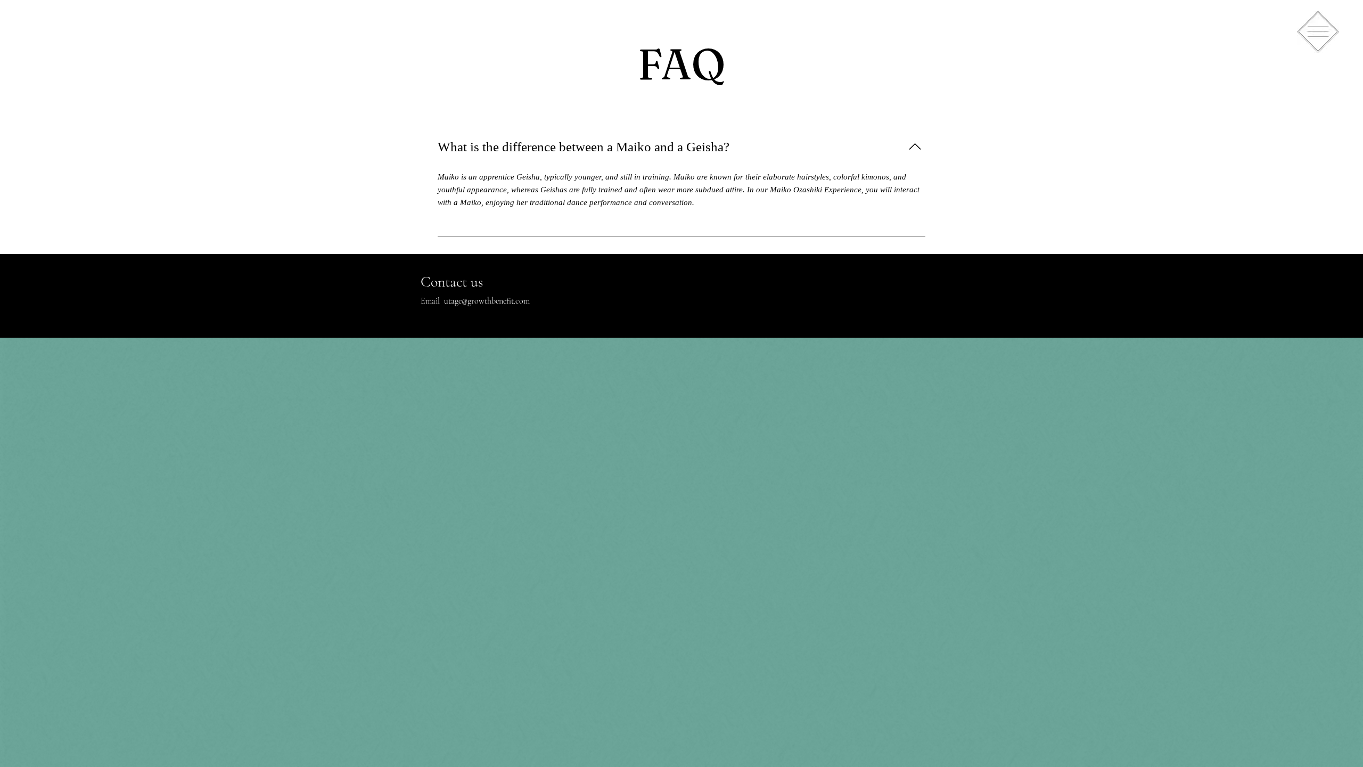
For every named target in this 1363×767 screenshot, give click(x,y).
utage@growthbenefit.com (487, 301)
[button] (1318, 32)
